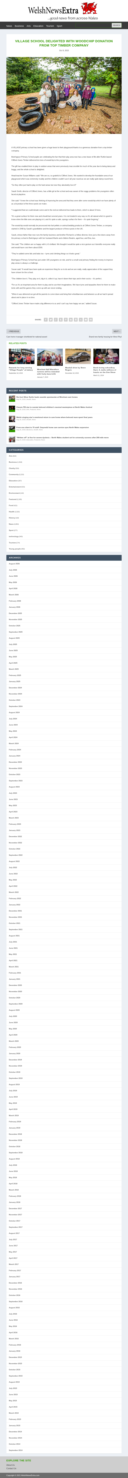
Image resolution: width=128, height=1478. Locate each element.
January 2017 (14, 1277)
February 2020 (15, 1047)
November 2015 (15, 1363)
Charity (12, 468)
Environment (14, 493)
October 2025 (14, 626)
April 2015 (13, 1407)
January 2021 (14, 979)
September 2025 (15, 632)
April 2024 (13, 737)
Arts (29, 26)
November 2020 (15, 991)
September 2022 (15, 855)
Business (19, 26)
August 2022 (14, 861)
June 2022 (13, 874)
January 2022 (14, 905)
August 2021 (14, 936)
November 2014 (15, 1438)
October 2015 (14, 1370)
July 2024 (13, 719)
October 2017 (14, 1221)
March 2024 (14, 743)
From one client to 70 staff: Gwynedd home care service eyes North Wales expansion (52, 427)
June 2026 (13, 576)
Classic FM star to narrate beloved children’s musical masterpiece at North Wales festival (54, 407)
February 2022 (15, 898)
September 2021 (15, 929)
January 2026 (14, 607)
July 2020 (13, 1016)
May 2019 (13, 1103)
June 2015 (13, 1394)
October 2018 (14, 1146)
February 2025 (15, 675)
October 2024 (14, 700)
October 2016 (14, 1295)
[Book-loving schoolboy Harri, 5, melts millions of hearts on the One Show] (106, 356)
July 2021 (13, 942)
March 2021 (14, 967)
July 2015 (13, 1388)
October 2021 (14, 923)
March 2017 (14, 1264)
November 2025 (15, 619)
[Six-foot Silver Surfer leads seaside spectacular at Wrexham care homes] (12, 399)
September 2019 (15, 1078)
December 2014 (15, 1432)
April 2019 (13, 1109)
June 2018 (13, 1171)
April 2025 (13, 663)
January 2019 (14, 1128)
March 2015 (14, 1413)
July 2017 (13, 1239)
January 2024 (14, 756)
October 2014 (14, 1444)
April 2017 (13, 1258)
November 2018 (15, 1140)
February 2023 (15, 824)
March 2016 (14, 1339)
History (12, 518)
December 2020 (15, 985)
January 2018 (14, 1202)
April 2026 (13, 588)
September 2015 (15, 1376)
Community (14, 474)
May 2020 (13, 1029)
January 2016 (14, 1351)
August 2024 (14, 712)
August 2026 (14, 564)
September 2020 (15, 1004)
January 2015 (14, 1425)
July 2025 (13, 644)
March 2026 (14, 595)
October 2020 (14, 998)
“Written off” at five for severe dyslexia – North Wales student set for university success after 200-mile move (62, 438)
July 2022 (13, 867)
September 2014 (15, 1450)
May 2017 (13, 1252)
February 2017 (15, 1270)
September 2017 (15, 1227)
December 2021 (15, 911)
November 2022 (15, 843)
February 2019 (15, 1122)
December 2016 (15, 1283)
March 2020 (14, 1041)
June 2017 (13, 1246)
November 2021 (15, 917)
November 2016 (15, 1289)
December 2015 (15, 1357)
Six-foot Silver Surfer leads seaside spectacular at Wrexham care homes (47, 397)
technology (14, 536)
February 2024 (15, 750)
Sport (59, 26)
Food (11, 505)
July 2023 (13, 793)
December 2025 (15, 613)
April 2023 (13, 812)
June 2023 (13, 799)
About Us (10, 1465)
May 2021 (13, 954)
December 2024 (15, 688)
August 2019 (14, 1084)
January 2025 (14, 681)
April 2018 (13, 1184)
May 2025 (13, 657)
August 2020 (14, 1010)
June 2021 (13, 948)
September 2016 (15, 1301)
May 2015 (13, 1401)
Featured (33, 409)
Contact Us (11, 1468)
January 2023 (14, 830)
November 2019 (15, 1066)
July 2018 (13, 1165)
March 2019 (14, 1115)
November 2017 (15, 1215)
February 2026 (15, 601)
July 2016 (13, 1314)
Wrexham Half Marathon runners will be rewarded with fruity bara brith (48, 371)
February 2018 (15, 1196)
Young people (15, 549)
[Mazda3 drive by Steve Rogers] (78, 356)
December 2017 (15, 1208)
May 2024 (13, 731)
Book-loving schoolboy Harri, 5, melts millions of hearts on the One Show (104, 370)
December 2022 (15, 836)
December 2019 (15, 1060)
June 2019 (13, 1097)
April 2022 (13, 886)
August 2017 (14, 1233)
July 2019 (13, 1091)
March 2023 (14, 818)
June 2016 (13, 1320)
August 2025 (14, 638)
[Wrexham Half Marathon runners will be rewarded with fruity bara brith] (50, 357)
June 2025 (13, 650)
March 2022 (14, 892)
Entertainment (15, 487)
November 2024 (15, 694)
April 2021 (13, 960)
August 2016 (14, 1308)
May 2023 (13, 805)
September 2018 (15, 1153)
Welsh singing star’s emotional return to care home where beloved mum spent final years (54, 417)
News (9, 26)
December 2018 (15, 1134)
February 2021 (15, 973)
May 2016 (13, 1326)
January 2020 (14, 1053)
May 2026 (13, 582)
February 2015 (15, 1419)
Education (38, 26)
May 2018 (13, 1177)
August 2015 (14, 1382)
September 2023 (15, 781)
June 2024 (13, 725)
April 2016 (13, 1332)
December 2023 (15, 762)
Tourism (50, 26)
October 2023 (14, 774)
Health (29, 399)
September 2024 (15, 706)
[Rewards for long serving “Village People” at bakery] (21, 356)
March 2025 (14, 669)
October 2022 (14, 849)
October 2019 (14, 1072)
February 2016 (15, 1345)
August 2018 (14, 1159)
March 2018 (14, 1190)
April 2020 (13, 1035)
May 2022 (13, 880)
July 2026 (13, 570)
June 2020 (13, 1022)
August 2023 (14, 787)
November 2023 (15, 768)
